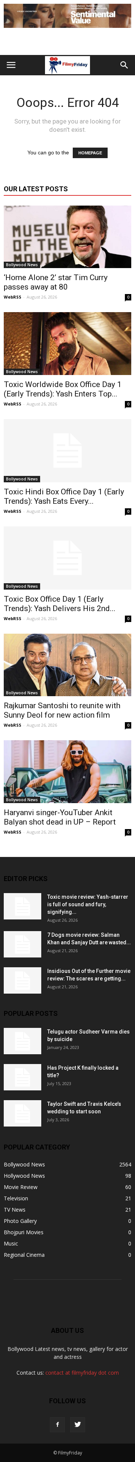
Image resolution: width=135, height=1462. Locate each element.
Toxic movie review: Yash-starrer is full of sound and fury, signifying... (87, 904)
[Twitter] (77, 1424)
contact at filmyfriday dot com (82, 1372)
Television (16, 1198)
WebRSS (12, 297)
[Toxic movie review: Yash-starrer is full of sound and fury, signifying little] (22, 906)
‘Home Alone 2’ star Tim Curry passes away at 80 (56, 282)
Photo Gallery (20, 1220)
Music (11, 1243)
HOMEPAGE (90, 153)
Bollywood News (22, 264)
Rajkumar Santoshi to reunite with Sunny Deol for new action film (62, 710)
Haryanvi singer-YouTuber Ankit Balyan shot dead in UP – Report (60, 817)
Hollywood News (24, 1175)
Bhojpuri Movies (24, 1232)
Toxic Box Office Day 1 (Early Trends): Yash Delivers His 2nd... (60, 604)
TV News (15, 1209)
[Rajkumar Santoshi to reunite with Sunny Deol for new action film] (67, 665)
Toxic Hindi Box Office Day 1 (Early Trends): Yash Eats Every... (64, 496)
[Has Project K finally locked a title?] (22, 1077)
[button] (124, 65)
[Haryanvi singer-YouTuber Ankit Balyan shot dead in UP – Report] (67, 771)
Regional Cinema (24, 1254)
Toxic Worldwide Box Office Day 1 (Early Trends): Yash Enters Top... (63, 389)
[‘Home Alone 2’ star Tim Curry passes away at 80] (67, 237)
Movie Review (21, 1187)
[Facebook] (57, 1424)
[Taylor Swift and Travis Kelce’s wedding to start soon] (22, 1113)
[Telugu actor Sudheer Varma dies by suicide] (22, 1041)
